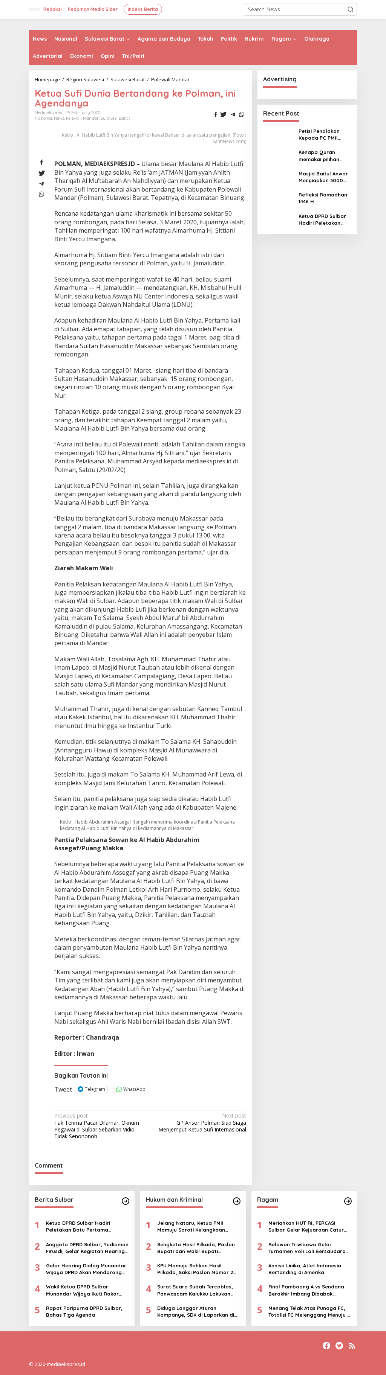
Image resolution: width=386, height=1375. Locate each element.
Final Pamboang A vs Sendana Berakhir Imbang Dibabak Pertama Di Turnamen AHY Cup (306, 1290)
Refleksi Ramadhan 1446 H (323, 198)
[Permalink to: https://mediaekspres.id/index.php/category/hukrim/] (236, 1201)
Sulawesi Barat (115, 118)
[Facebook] (326, 1346)
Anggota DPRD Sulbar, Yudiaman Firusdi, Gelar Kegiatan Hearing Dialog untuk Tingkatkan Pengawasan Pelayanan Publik (87, 1248)
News (59, 118)
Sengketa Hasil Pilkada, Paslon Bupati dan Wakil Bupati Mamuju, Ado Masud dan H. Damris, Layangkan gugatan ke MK (196, 1248)
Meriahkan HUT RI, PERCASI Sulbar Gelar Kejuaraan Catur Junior (306, 1226)
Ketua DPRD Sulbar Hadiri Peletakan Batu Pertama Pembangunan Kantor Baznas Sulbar (322, 219)
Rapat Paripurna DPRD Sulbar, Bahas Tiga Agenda (84, 1311)
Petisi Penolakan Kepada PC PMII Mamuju (319, 134)
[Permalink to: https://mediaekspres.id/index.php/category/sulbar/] (125, 1201)
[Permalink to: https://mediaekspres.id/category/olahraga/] (347, 1201)
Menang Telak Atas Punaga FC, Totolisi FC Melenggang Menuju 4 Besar (309, 1311)
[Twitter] (339, 1346)
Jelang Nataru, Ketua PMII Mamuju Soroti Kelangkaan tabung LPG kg (191, 1226)
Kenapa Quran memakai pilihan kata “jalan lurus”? (322, 155)
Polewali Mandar (82, 118)
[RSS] (352, 1346)
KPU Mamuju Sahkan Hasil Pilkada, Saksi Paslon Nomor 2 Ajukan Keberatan (195, 1269)
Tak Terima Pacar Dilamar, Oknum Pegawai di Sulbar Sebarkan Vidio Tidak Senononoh (96, 1126)
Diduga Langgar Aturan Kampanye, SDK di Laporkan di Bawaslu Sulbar (195, 1311)
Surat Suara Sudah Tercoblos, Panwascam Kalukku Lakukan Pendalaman (195, 1290)
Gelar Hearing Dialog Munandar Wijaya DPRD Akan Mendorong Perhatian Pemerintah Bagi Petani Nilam (86, 1269)
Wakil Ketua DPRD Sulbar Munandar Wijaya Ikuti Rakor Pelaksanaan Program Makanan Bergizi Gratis (86, 1290)
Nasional (43, 118)
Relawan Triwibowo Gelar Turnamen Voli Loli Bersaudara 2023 (307, 1248)
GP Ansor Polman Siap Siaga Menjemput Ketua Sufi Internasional (202, 1122)
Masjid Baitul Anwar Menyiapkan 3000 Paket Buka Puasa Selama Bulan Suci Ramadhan (323, 177)
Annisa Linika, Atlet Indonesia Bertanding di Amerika (304, 1268)
